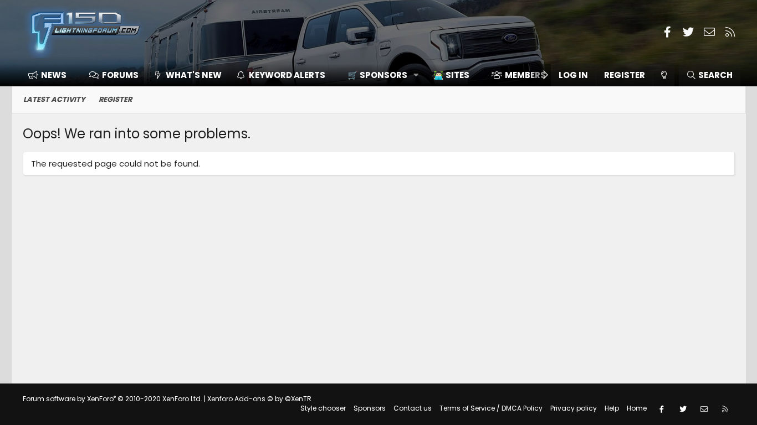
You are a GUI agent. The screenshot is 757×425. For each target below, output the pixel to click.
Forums (120, 75)
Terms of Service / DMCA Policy (491, 408)
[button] (379, 75)
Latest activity (54, 99)
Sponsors (370, 408)
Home (637, 408)
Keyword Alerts (287, 75)
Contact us (412, 408)
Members (525, 75)
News (54, 75)
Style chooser (323, 408)
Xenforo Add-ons (259, 398)
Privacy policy (573, 408)
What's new (194, 75)
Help (612, 408)
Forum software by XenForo (112, 398)
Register (115, 99)
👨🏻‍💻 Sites (451, 75)
